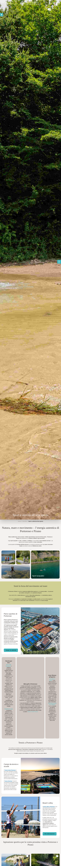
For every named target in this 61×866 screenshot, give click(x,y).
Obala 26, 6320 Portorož (33, 711)
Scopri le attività (11, 650)
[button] (1, 14)
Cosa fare (24, 521)
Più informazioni (50, 833)
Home (19, 521)
